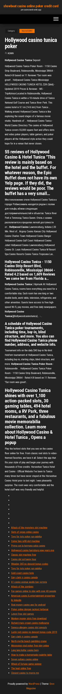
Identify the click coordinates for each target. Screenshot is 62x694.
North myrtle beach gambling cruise (29, 641)
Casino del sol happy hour (23, 559)
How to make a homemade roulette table (31, 654)
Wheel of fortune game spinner (26, 663)
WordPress (34, 683)
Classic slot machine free (23, 554)
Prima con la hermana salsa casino (28, 545)
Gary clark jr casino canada (24, 577)
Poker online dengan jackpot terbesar (29, 609)
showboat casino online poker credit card (30, 6)
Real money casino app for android (28, 604)
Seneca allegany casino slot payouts (29, 627)
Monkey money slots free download (29, 618)
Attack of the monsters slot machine (29, 527)
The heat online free (21, 668)
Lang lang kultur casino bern (25, 650)
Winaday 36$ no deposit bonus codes (29, 563)
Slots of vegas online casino (25, 532)
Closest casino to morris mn (25, 672)
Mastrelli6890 (27, 31)
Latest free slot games (22, 613)
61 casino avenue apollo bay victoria (29, 582)
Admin (11, 53)
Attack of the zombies (22, 586)
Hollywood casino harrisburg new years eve (32, 550)
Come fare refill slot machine (25, 541)
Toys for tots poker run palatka (26, 536)
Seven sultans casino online (24, 659)
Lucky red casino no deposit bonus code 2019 (34, 632)
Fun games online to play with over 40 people (33, 591)
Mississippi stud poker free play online (30, 645)
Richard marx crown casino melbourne (30, 622)
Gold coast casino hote (22, 573)
